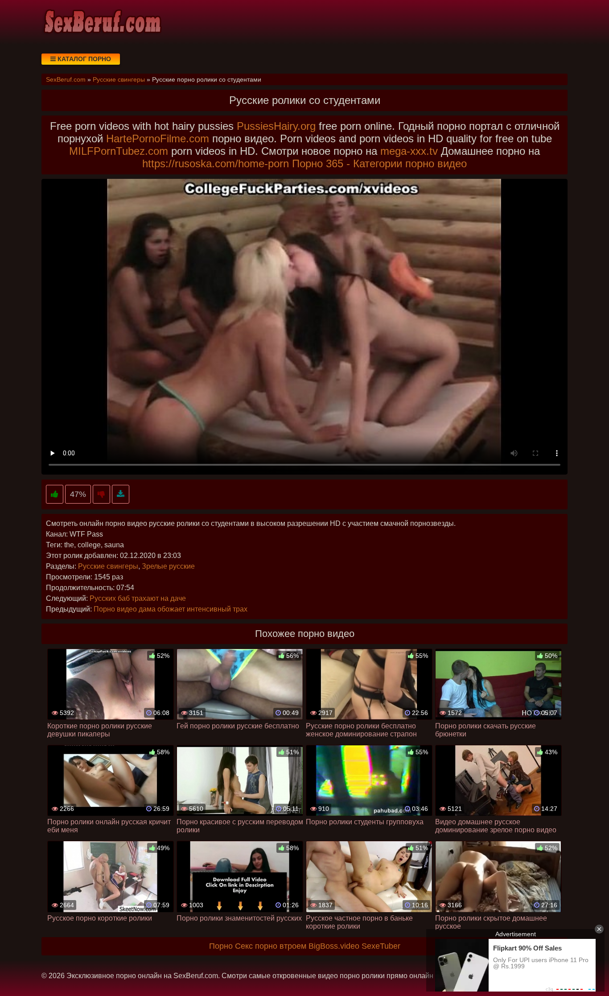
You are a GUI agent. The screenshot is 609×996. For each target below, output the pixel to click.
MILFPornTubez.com (118, 151)
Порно (221, 946)
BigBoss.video (334, 946)
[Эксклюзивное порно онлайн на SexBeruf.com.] (101, 22)
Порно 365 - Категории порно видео (379, 163)
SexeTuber (381, 946)
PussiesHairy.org (276, 126)
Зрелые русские (168, 566)
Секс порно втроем (270, 946)
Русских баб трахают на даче (138, 598)
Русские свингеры (108, 566)
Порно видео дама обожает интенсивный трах (170, 609)
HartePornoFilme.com (157, 138)
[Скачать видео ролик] (120, 494)
